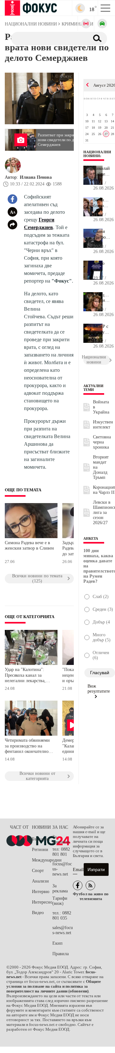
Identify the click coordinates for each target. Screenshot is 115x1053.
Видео (38, 912)
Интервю (40, 891)
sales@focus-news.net (62, 930)
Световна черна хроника (102, 442)
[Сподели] (12, 224)
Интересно (42, 902)
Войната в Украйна (101, 407)
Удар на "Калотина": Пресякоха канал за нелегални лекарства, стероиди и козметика (26, 676)
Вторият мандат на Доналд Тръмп (101, 467)
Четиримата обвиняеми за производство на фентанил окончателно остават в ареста (27, 746)
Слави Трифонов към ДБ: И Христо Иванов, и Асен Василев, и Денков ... (101, 234)
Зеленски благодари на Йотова (101, 203)
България (41, 839)
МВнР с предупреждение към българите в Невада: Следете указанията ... (101, 329)
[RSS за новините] (90, 885)
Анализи (40, 881)
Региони (40, 849)
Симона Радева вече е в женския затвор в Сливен (29, 545)
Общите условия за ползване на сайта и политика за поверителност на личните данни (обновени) (53, 986)
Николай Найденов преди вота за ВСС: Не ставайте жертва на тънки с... (101, 171)
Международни (42, 860)
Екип (57, 943)
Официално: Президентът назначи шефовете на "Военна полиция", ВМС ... (101, 297)
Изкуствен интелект (103, 424)
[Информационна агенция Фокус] (77, 885)
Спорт (38, 870)
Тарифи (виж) (59, 901)
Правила (60, 953)
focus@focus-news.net (62, 869)
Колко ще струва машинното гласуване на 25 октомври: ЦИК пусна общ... (101, 266)
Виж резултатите (99, 689)
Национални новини (97, 154)
